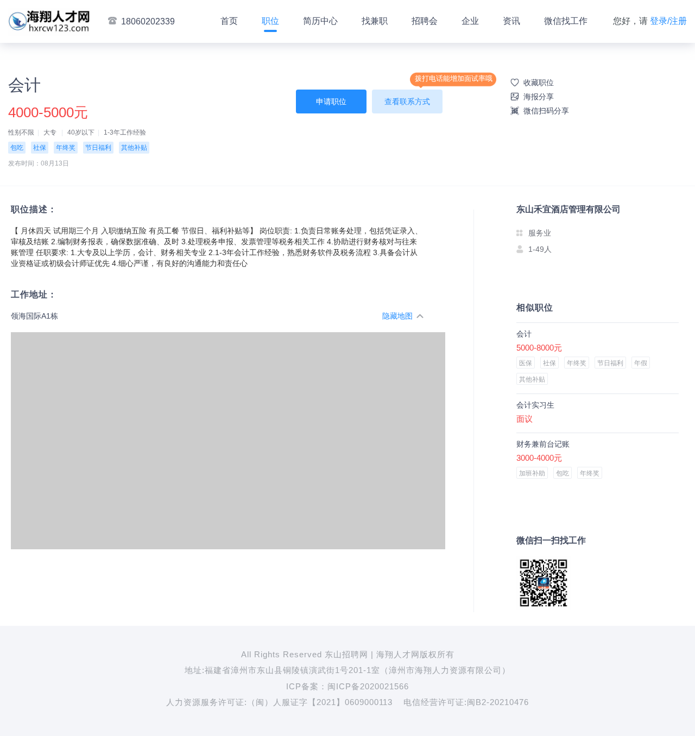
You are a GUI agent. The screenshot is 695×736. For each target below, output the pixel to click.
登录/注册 (668, 21)
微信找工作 (565, 21)
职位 (270, 21)
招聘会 (425, 21)
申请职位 (331, 101)
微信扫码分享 (546, 110)
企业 (470, 21)
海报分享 (538, 96)
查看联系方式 (407, 101)
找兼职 (375, 21)
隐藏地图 (397, 316)
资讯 (511, 21)
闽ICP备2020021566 (368, 686)
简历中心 (320, 21)
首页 (229, 21)
